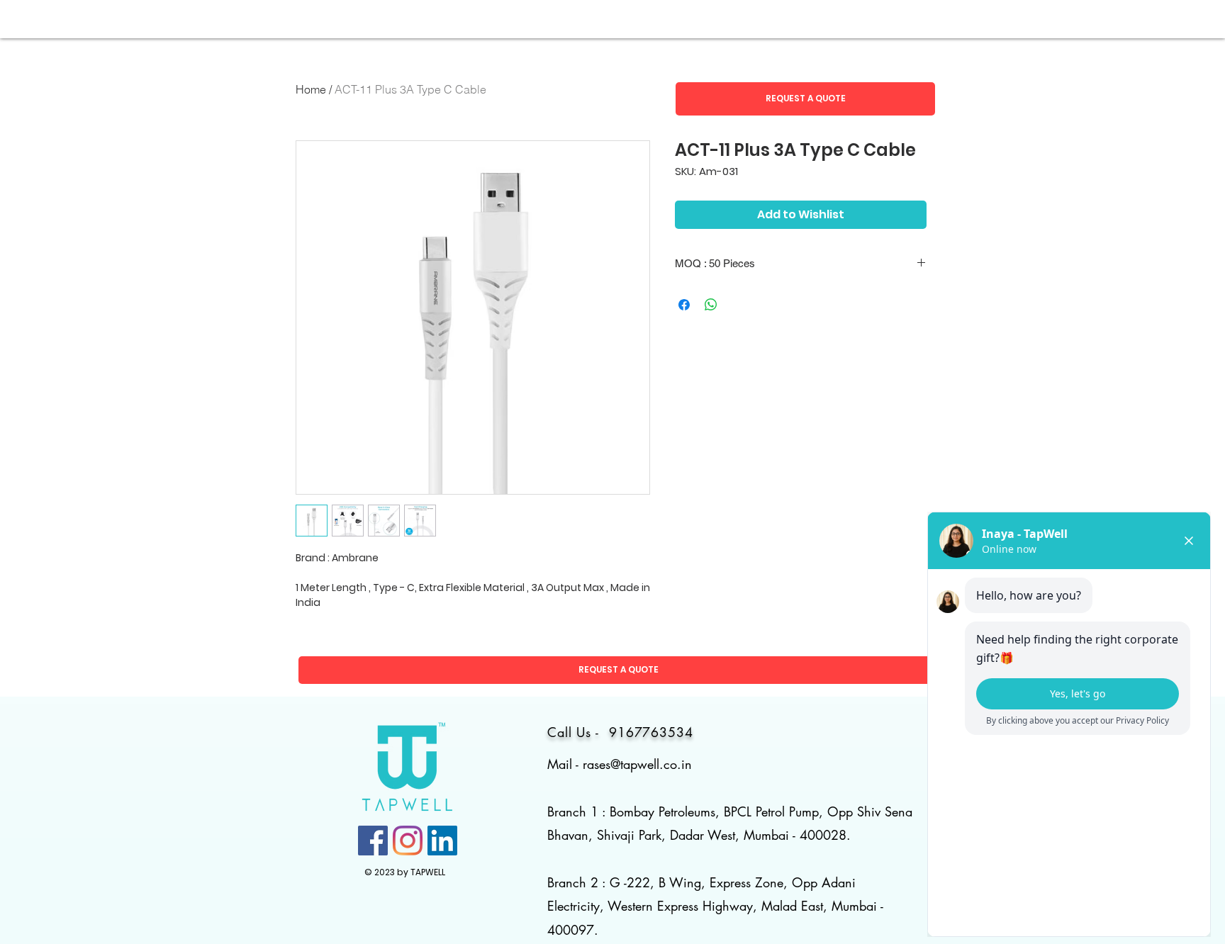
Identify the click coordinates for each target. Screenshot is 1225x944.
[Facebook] (373, 840)
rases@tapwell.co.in (637, 763)
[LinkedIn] (442, 840)
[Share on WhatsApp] (711, 304)
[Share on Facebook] (684, 304)
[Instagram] (408, 840)
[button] (805, 99)
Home (311, 89)
